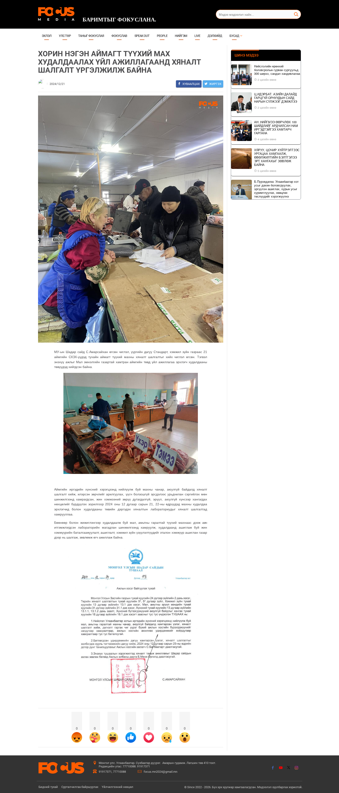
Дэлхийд (215, 36)
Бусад (234, 36)
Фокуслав (119, 36)
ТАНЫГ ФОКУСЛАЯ (91, 36)
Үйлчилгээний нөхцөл (117, 787)
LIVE (197, 36)
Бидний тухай (48, 787)
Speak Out (141, 36)
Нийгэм (181, 36)
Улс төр (65, 36)
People (162, 36)
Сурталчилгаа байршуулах (79, 787)
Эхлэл (46, 36)
